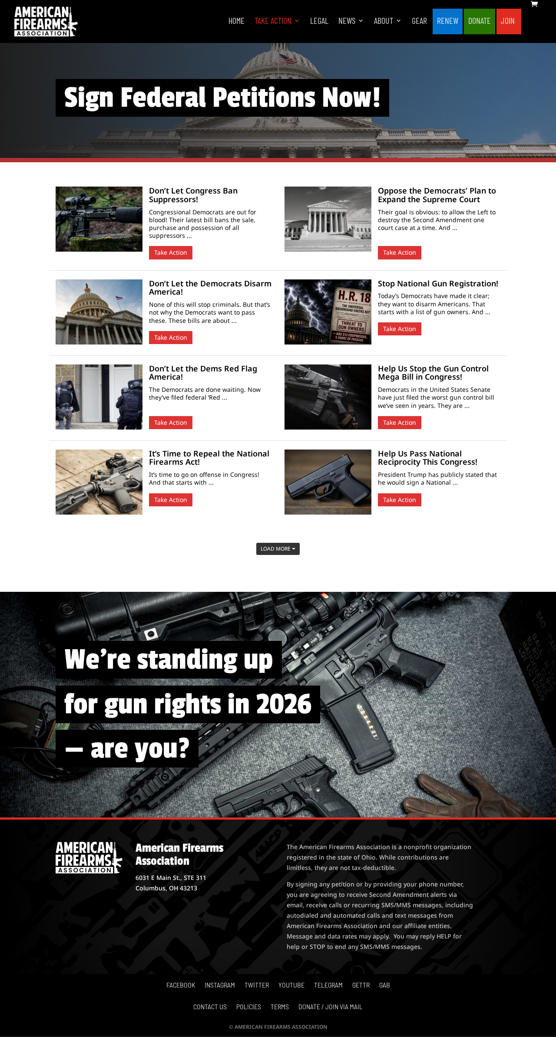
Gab (384, 985)
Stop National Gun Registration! (438, 283)
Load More (276, 548)
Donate (479, 21)
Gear (419, 21)
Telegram (328, 985)
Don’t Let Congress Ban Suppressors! (193, 194)
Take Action (273, 21)
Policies (248, 1007)
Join (508, 21)
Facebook (180, 985)
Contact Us (210, 1007)
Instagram (220, 985)
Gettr (361, 985)
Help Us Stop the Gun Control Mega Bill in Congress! (433, 372)
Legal (319, 21)
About (383, 21)
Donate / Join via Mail (330, 1007)
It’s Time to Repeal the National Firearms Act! (209, 457)
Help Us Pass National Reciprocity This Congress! (427, 457)
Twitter (257, 985)
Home (236, 21)
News (346, 21)
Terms (280, 1007)
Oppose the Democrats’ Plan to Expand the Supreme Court (437, 194)
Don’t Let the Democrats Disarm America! (210, 287)
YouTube (291, 985)
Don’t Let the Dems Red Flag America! (203, 372)
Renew (447, 21)
